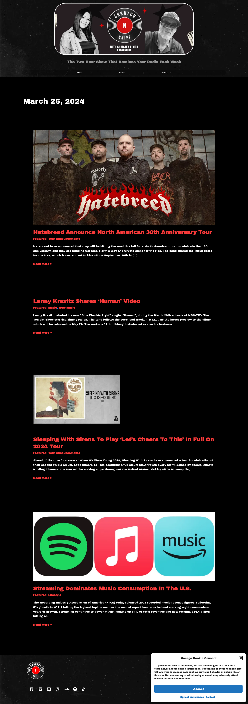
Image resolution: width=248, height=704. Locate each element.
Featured (39, 238)
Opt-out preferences (192, 697)
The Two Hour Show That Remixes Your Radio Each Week (124, 62)
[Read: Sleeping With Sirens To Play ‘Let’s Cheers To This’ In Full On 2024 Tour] (76, 398)
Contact (210, 697)
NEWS (122, 72)
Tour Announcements (64, 238)
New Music (67, 307)
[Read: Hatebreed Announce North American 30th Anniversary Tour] (124, 177)
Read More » (42, 263)
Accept (198, 688)
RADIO (165, 72)
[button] (241, 658)
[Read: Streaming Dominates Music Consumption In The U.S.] (124, 546)
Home (80, 72)
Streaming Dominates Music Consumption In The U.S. (112, 588)
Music (52, 307)
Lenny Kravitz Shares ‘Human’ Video (86, 301)
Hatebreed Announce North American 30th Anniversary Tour (122, 232)
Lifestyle (54, 595)
